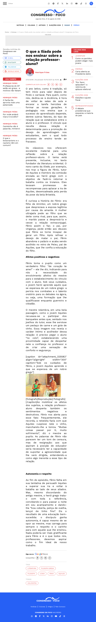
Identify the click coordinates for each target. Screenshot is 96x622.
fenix (52, 573)
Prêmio (76, 25)
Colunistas (32, 583)
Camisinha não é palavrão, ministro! (11, 127)
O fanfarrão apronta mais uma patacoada (11, 102)
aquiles (62, 573)
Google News (13, 71)
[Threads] (86, 3)
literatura (32, 568)
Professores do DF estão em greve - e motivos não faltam (12, 88)
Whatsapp (12, 62)
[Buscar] (91, 3)
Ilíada (42, 573)
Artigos (42, 25)
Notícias (20, 25)
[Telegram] (53, 3)
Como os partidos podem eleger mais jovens (84, 60)
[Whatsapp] (49, 3)
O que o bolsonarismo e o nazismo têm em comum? (11, 141)
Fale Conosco (60, 607)
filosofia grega (47, 568)
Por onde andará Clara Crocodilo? (10, 115)
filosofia (31, 573)
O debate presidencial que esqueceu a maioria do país (84, 112)
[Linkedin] (67, 3)
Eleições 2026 (55, 25)
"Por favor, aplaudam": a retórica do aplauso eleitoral (83, 85)
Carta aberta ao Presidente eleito (83, 72)
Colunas (31, 25)
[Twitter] (62, 3)
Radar (67, 25)
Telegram (12, 67)
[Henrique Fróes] (30, 72)
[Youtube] (76, 3)
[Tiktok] (81, 3)
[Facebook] (58, 3)
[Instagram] (71, 3)
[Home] (48, 12)
